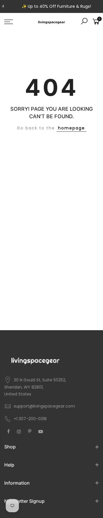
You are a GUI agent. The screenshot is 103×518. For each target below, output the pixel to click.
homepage (71, 128)
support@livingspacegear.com (44, 406)
